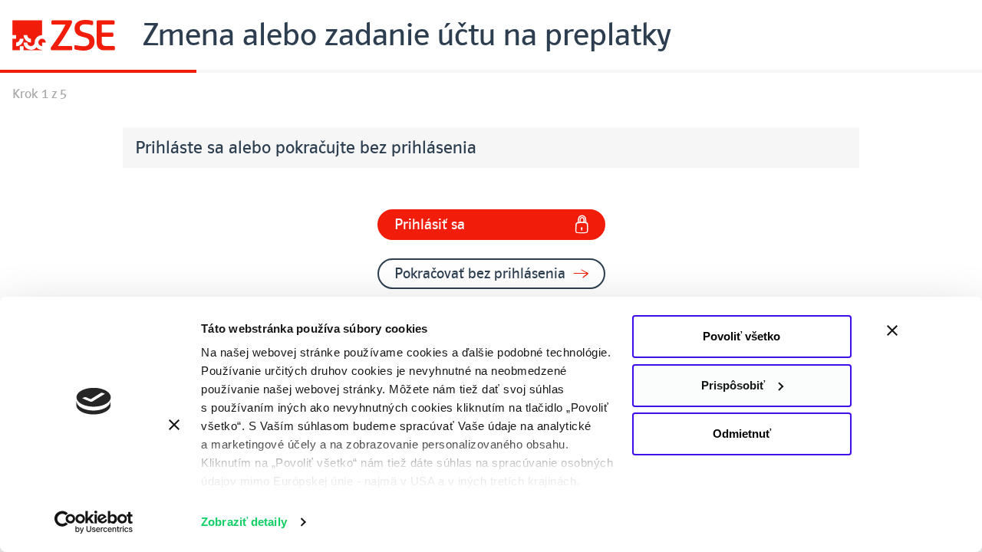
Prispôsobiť (733, 385)
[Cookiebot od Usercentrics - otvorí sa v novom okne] (94, 522)
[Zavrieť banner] (925, 330)
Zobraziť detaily (244, 521)
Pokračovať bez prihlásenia (479, 273)
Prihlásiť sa (429, 224)
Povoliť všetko (741, 336)
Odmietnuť (742, 433)
